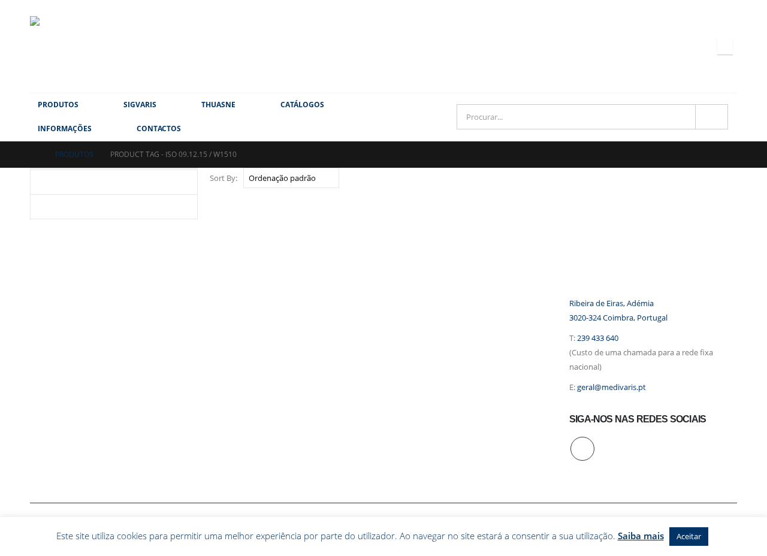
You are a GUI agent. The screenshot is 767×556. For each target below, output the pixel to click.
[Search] (711, 117)
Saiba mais (641, 536)
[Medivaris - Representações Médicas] (60, 46)
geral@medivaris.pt (611, 387)
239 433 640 (597, 338)
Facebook (582, 449)
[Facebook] (725, 47)
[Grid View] (717, 177)
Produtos (58, 104)
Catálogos (302, 104)
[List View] (731, 177)
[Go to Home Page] (34, 154)
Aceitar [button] (689, 536)
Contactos (159, 128)
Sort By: (223, 178)
